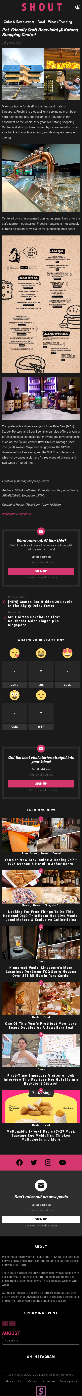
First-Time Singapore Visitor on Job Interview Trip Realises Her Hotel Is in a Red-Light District (41, 1079)
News (44, 853)
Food (46, 1017)
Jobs (21, 1381)
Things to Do (52, 905)
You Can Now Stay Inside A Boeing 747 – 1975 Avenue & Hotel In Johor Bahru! (41, 862)
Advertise (49, 1381)
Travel (56, 853)
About (9, 1381)
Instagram (8, 514)
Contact (33, 1381)
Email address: (41, 557)
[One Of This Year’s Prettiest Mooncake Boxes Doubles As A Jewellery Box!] (41, 998)
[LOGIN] (77, 7)
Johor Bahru (29, 853)
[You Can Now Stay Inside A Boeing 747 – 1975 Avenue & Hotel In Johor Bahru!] (41, 835)
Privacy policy (68, 1381)
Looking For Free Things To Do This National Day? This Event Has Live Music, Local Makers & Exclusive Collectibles (41, 916)
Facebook (24, 514)
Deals (35, 1017)
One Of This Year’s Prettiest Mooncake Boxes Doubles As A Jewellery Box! (41, 1026)
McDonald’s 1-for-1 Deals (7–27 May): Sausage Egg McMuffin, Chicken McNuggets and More (41, 1135)
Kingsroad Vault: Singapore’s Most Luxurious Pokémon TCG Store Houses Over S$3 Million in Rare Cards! (41, 972)
